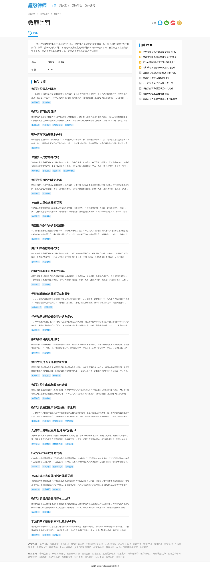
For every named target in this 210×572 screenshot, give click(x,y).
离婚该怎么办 (159, 553)
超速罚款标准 (109, 553)
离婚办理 (64, 544)
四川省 (60, 61)
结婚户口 (147, 544)
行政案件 (121, 553)
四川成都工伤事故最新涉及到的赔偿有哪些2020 (161, 67)
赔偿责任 (158, 544)
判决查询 (64, 5)
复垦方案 (120, 557)
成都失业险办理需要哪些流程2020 (159, 57)
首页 (53, 5)
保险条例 (110, 557)
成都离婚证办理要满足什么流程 (158, 88)
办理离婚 (54, 544)
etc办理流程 (110, 544)
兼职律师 (32, 557)
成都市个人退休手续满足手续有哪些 (160, 99)
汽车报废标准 (124, 544)
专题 (35, 33)
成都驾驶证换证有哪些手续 (156, 93)
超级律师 (32, 14)
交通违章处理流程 (82, 547)
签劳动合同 (98, 547)
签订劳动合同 (174, 553)
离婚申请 (137, 544)
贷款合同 (110, 547)
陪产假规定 (54, 557)
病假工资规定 (58, 553)
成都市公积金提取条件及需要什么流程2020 (161, 73)
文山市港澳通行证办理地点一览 (158, 83)
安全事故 (99, 557)
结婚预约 (43, 557)
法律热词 (90, 5)
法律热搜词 (44, 14)
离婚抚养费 (67, 557)
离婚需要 (53, 547)
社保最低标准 (73, 553)
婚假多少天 (41, 547)
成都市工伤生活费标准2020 (156, 78)
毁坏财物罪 (133, 553)
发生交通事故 (65, 547)
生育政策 (96, 553)
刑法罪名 (77, 5)
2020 (50, 69)
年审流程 (168, 544)
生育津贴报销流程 (94, 544)
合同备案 (78, 557)
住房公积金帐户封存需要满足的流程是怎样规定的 (161, 52)
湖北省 (51, 61)
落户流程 (44, 544)
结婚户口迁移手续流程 (127, 547)
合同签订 (144, 547)
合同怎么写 (45, 553)
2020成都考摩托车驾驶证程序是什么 (160, 62)
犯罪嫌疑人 (145, 553)
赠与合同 (89, 557)
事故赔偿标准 (77, 544)
